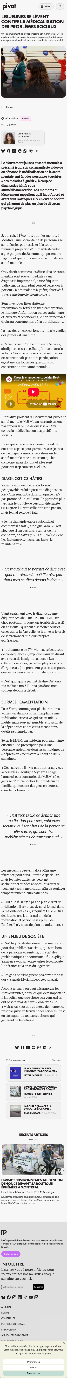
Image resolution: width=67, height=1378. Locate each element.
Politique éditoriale (13, 1324)
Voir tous (56, 1060)
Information (11, 118)
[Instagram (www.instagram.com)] (14, 1297)
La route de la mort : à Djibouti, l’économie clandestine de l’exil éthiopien (37, 1107)
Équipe (5, 1312)
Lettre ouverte (33, 1075)
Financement (9, 1329)
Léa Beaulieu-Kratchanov (25, 134)
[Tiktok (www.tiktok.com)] (25, 1297)
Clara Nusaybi (32, 1113)
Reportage (48, 1192)
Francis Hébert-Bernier (38, 1094)
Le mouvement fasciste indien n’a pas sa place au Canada (39, 1069)
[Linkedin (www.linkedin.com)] (20, 1297)
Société (25, 118)
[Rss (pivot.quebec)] (36, 1297)
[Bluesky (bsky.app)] (3, 1297)
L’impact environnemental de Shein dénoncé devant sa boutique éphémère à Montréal (40, 1088)
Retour (9, 107)
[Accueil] (9, 6)
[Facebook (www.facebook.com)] (9, 1297)
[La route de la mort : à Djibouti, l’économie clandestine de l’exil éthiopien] (15, 1111)
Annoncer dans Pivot (14, 1335)
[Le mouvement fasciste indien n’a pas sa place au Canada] (15, 1073)
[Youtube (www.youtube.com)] (31, 1297)
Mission (6, 1307)
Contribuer (8, 1318)
